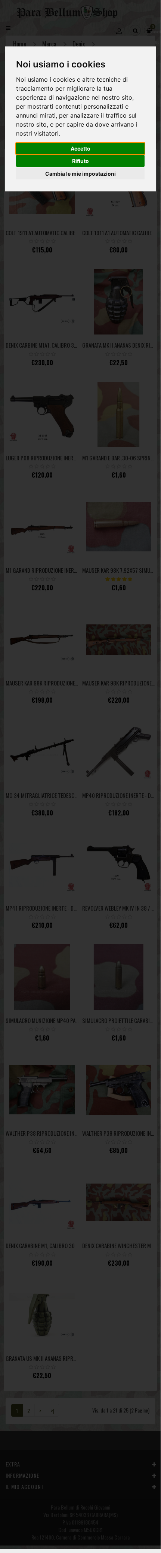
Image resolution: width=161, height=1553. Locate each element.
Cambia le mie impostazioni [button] (80, 173)
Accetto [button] (80, 148)
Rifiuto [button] (80, 161)
